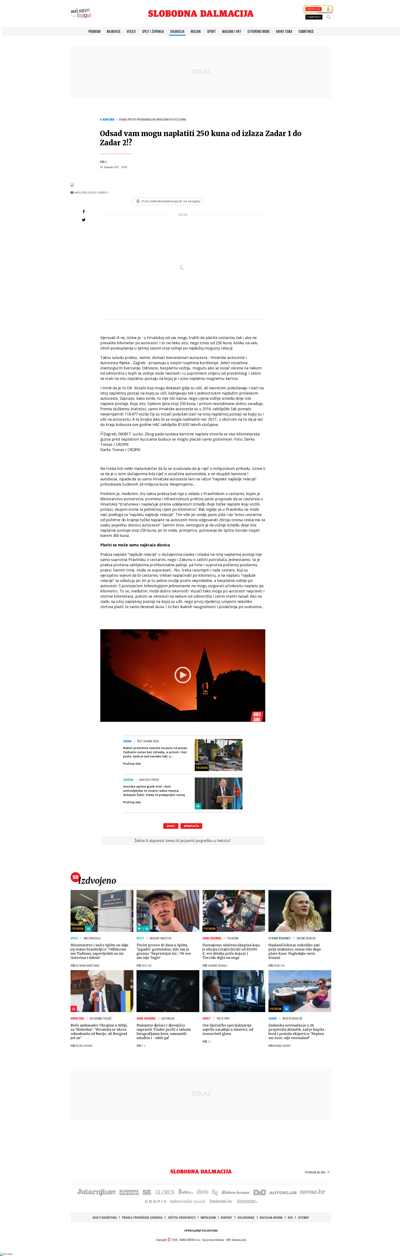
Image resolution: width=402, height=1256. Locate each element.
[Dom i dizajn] (259, 1192)
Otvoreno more (258, 31)
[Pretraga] (329, 17)
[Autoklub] (283, 1192)
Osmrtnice (306, 31)
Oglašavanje (246, 1217)
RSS (290, 1217)
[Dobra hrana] (236, 1192)
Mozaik (196, 31)
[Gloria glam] (215, 1192)
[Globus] (165, 1192)
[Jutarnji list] (96, 1192)
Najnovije (113, 31)
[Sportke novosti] (147, 1192)
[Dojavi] (81, 13)
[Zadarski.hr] (221, 1201)
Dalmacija (177, 31)
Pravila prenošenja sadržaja (142, 1217)
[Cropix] (155, 1201)
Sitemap (303, 1217)
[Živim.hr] (185, 1192)
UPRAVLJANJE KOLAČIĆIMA (201, 1230)
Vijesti (131, 31)
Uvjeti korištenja (105, 1217)
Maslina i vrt (231, 31)
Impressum (208, 1217)
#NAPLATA (191, 826)
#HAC (171, 826)
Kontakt (226, 1217)
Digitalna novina (271, 1217)
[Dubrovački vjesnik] (188, 1201)
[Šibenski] (247, 1201)
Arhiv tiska (284, 31)
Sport (211, 31)
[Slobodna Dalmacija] (201, 13)
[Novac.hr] (312, 1192)
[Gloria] (202, 1192)
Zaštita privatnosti (182, 1217)
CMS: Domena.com (236, 1239)
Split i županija (153, 31)
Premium (94, 31)
